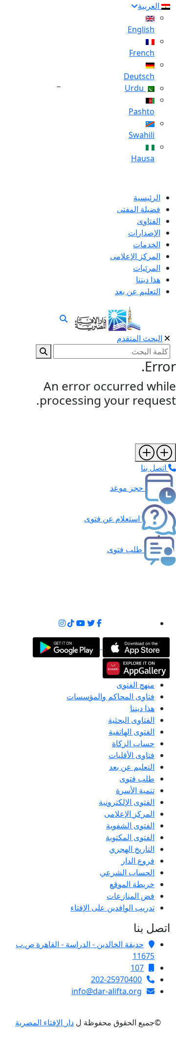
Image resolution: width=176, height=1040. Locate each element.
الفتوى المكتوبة (130, 837)
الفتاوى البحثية (131, 720)
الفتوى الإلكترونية (126, 802)
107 (137, 967)
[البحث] (63, 318)
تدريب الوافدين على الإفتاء (112, 907)
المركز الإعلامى (129, 813)
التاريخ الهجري (131, 849)
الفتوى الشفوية (130, 825)
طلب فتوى (136, 778)
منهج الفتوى (135, 684)
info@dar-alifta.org (106, 991)
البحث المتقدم (139, 338)
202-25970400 (116, 979)
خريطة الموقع (132, 884)
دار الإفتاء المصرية (44, 1022)
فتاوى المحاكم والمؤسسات (110, 696)
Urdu (135, 88)
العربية (149, 5)
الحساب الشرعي (127, 872)
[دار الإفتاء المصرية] (108, 317)
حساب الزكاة (133, 743)
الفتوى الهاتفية (131, 731)
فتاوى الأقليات (131, 755)
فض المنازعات (130, 895)
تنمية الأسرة (135, 790)
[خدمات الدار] (155, 452)
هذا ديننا (142, 708)
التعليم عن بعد (131, 766)
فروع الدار (137, 860)
